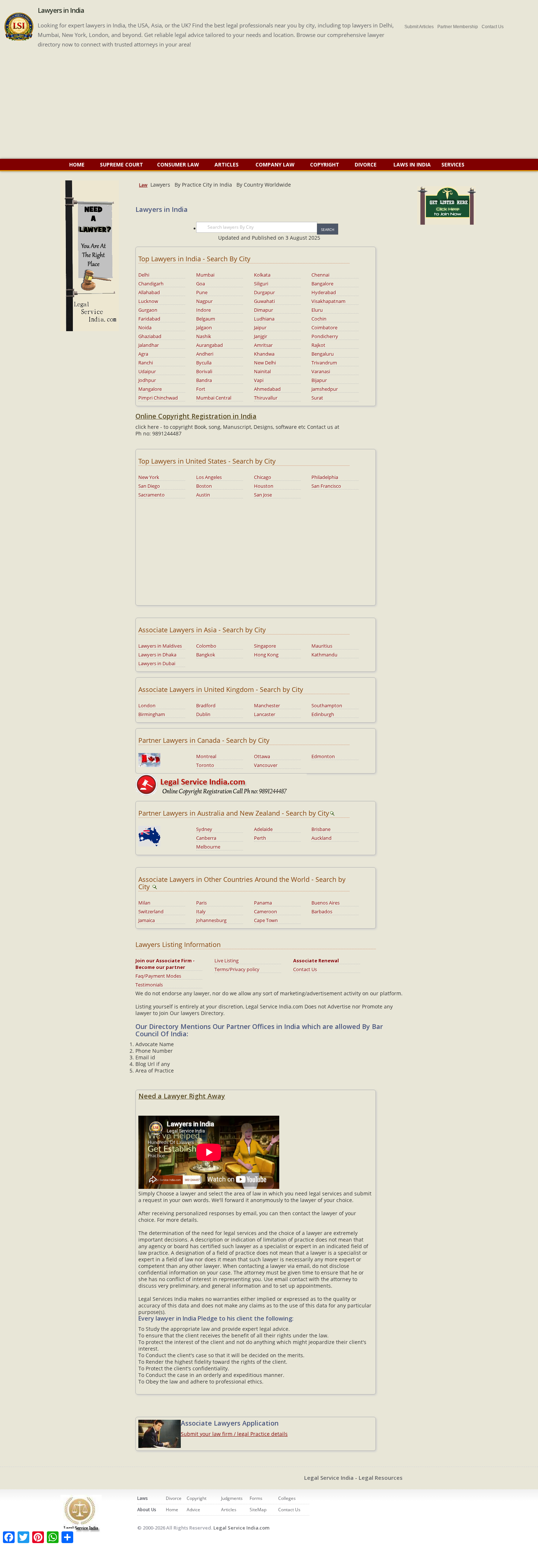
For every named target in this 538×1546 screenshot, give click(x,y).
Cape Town (266, 920)
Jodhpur (147, 380)
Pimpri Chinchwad (158, 397)
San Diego (149, 486)
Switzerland (151, 911)
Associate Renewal (316, 960)
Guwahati (264, 301)
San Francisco (326, 486)
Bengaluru (322, 354)
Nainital (262, 371)
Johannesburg (211, 920)
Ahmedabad (267, 389)
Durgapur (264, 292)
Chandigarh (151, 283)
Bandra (204, 380)
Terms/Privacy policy (236, 969)
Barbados (321, 911)
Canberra (206, 838)
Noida (145, 327)
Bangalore (322, 283)
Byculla (204, 362)
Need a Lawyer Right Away (181, 1096)
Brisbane (320, 829)
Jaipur (260, 327)
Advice (193, 1509)
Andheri (204, 354)
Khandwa (264, 354)
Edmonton (323, 756)
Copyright (324, 164)
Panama (263, 902)
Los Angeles (209, 477)
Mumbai (205, 275)
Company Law (275, 164)
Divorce (366, 164)
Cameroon (265, 911)
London (147, 705)
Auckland (321, 838)
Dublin (203, 714)
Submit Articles (419, 26)
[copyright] (221, 783)
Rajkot (318, 345)
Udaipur (147, 371)
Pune (202, 292)
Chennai (320, 275)
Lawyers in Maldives (160, 646)
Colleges (287, 1498)
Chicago (262, 477)
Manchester (267, 705)
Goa (200, 283)
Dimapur (263, 310)
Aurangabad (209, 345)
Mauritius (321, 646)
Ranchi (145, 362)
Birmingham (151, 714)
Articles (227, 164)
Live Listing (226, 960)
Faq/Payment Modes (158, 976)
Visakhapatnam (328, 301)
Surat (317, 397)
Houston (263, 486)
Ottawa (262, 756)
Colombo (206, 646)
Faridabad (149, 318)
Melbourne (208, 846)
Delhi (143, 275)
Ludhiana (264, 318)
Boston (204, 486)
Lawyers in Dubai (156, 663)
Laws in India (412, 164)
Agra (143, 354)
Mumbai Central (213, 397)
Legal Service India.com (241, 1527)
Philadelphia (324, 477)
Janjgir (260, 336)
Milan (144, 902)
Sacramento (151, 494)
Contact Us (493, 26)
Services (452, 164)
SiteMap (258, 1509)
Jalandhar (148, 345)
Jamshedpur (324, 389)
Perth (260, 838)
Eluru (317, 310)
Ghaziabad (149, 336)
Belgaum (205, 318)
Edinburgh (322, 714)
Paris (201, 902)
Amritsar (263, 345)
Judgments (232, 1498)
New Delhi (265, 362)
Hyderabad (323, 292)
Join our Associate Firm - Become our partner (165, 963)
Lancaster (264, 714)
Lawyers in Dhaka (157, 654)
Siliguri (261, 283)
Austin (203, 494)
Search (327, 229)
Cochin (318, 318)
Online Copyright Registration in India (196, 416)
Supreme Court (121, 164)
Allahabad (149, 292)
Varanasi (320, 371)
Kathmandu (324, 654)
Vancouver (265, 765)
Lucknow (148, 301)
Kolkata (262, 275)
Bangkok (205, 654)
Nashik (203, 336)
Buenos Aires (325, 902)
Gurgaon (147, 310)
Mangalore (150, 389)
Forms (256, 1498)
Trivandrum (324, 362)
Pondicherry (324, 336)
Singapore (265, 646)
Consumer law (179, 164)
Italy (201, 911)
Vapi (259, 380)
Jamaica (146, 920)
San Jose (263, 494)
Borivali (204, 371)
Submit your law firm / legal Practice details (234, 1433)
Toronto (205, 765)
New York (148, 477)
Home (77, 164)
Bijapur (319, 380)
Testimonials (149, 984)
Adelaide (263, 829)
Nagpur (204, 301)
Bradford (206, 705)
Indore (203, 310)
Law (143, 185)
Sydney (204, 829)
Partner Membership (457, 26)
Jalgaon (204, 327)
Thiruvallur (265, 397)
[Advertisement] (269, 104)
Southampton (326, 705)
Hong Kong (266, 654)
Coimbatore (324, 327)
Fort (200, 389)
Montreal (206, 756)
